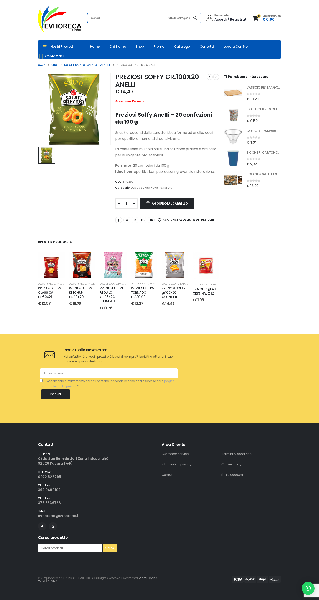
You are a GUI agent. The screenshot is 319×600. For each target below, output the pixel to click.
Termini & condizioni (236, 454)
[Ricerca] (195, 18)
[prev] (210, 77)
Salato (167, 187)
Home (95, 46)
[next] (216, 77)
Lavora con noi (236, 46)
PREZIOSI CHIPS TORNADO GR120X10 (142, 292)
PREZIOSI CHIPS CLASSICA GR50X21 (49, 292)
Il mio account (232, 475)
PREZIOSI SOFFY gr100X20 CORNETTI (173, 292)
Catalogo (182, 46)
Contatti (207, 46)
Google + (143, 220)
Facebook (118, 220)
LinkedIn (135, 220)
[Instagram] (53, 526)
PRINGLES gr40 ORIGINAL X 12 (204, 291)
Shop (140, 46)
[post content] (51, 265)
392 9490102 (49, 489)
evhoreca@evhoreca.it (59, 515)
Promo (159, 46)
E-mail (151, 220)
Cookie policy (231, 464)
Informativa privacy (176, 464)
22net (142, 578)
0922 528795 (49, 476)
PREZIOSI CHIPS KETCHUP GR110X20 (80, 292)
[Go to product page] (233, 93)
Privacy (52, 580)
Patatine (156, 187)
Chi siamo (117, 46)
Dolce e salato (140, 187)
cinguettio (126, 220)
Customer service (175, 454)
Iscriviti (55, 394)
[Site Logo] (59, 19)
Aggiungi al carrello (170, 203)
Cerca (109, 548)
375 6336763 (49, 502)
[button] (308, 588)
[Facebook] (42, 526)
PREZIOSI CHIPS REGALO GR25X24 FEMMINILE (111, 295)
